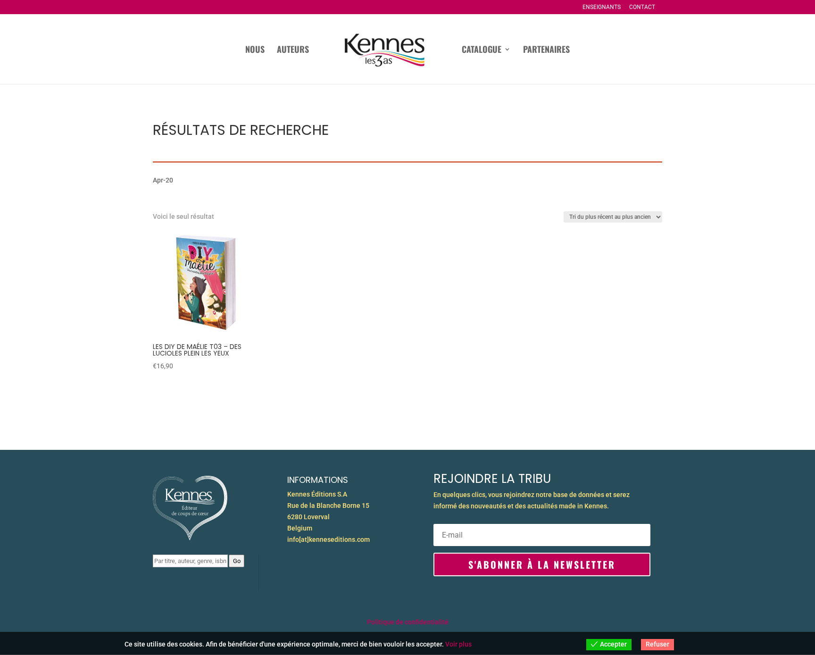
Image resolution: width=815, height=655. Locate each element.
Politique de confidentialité (408, 622)
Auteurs (293, 50)
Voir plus (458, 644)
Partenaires (546, 50)
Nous (255, 50)
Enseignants (601, 7)
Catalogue (481, 50)
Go (237, 560)
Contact (642, 7)
